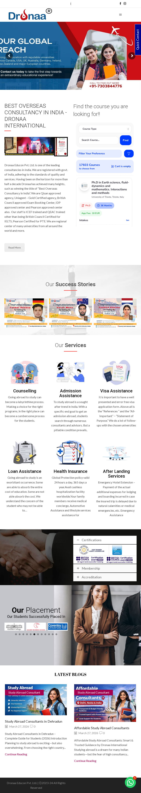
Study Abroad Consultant (24, 692)
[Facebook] (120, 3)
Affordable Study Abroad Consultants (32, 728)
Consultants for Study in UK (94, 728)
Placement (78, 3)
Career (66, 3)
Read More (14, 247)
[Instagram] (125, 3)
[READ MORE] (36, 702)
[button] (16, 634)
